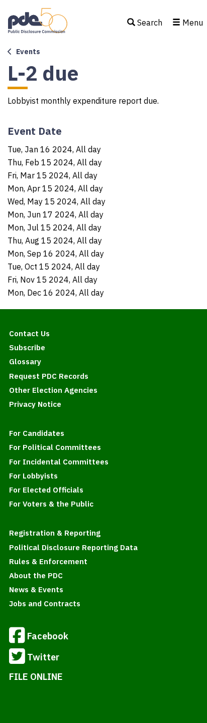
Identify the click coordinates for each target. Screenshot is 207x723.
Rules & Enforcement (48, 561)
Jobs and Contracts (44, 603)
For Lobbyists (33, 475)
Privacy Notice (35, 404)
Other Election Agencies (53, 390)
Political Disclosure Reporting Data (73, 547)
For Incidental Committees (59, 461)
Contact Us (29, 333)
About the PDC (36, 575)
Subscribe (27, 347)
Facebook (47, 635)
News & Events (36, 589)
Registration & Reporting (54, 533)
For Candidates (36, 433)
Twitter (43, 656)
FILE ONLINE (36, 676)
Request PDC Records (48, 376)
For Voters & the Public (51, 504)
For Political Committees (55, 447)
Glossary (25, 361)
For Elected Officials (46, 490)
